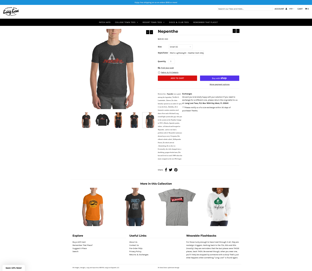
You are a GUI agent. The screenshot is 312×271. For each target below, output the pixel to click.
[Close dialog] (181, 98)
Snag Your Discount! (156, 169)
